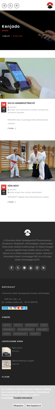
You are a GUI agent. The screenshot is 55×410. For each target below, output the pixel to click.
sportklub (34, 110)
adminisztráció (25, 110)
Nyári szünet (17, 348)
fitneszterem (12, 112)
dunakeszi (8, 329)
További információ (23, 398)
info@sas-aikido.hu (13, 302)
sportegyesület (43, 110)
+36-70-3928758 (30, 302)
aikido (12, 192)
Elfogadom (18, 406)
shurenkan (31, 325)
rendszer (28, 192)
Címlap (6, 36)
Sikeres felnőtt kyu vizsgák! (23, 361)
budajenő (42, 329)
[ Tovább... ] (11, 128)
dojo (17, 110)
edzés (6, 334)
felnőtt (35, 334)
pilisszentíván (25, 329)
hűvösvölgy (20, 334)
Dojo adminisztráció (21, 103)
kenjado (12, 110)
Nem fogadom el (34, 406)
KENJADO (13, 185)
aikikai (18, 325)
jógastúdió (20, 112)
